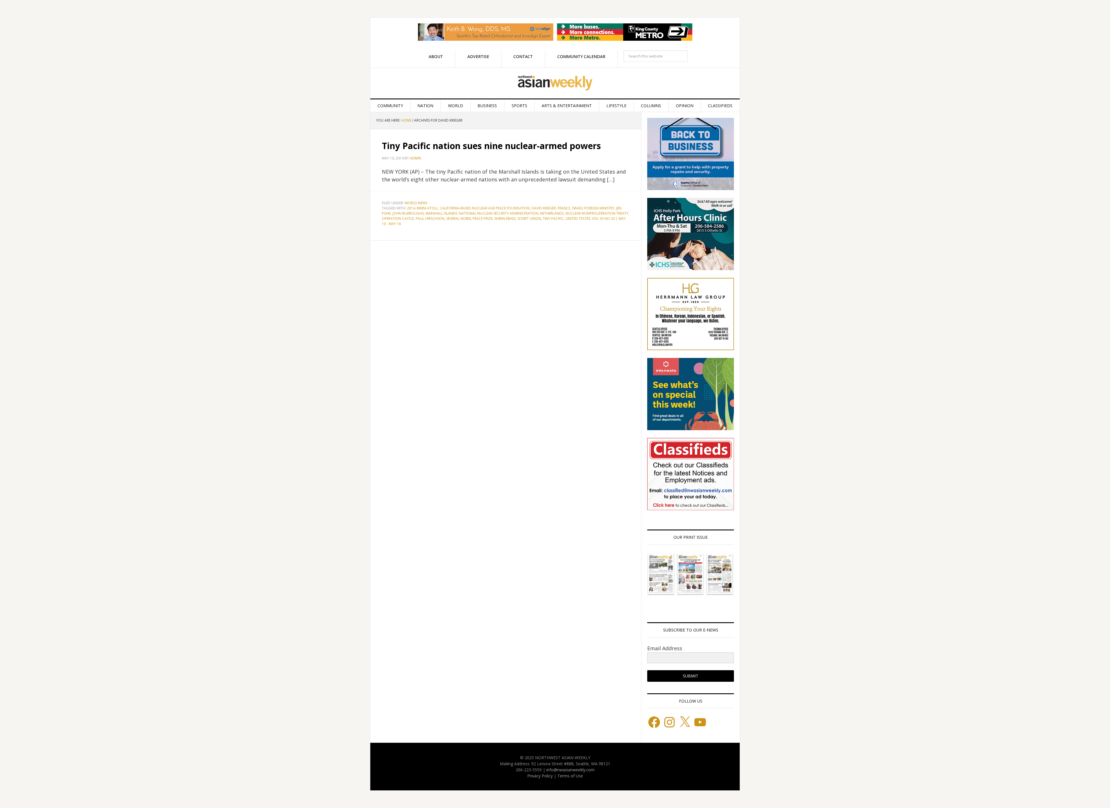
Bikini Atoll (427, 208)
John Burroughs (408, 213)
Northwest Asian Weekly (555, 83)
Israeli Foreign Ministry (593, 208)
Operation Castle (398, 218)
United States (577, 218)
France (564, 208)
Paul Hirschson (430, 218)
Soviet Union (529, 218)
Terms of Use (570, 776)
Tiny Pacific (553, 218)
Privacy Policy (540, 776)
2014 (411, 208)
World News (416, 202)
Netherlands (552, 213)
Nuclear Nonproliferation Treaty (596, 213)
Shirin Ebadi (505, 218)
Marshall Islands (441, 213)
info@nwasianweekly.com (570, 769)
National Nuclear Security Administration (498, 213)
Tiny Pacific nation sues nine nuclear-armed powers (491, 146)
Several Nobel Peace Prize (469, 218)
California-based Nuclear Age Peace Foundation (485, 208)
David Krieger (544, 208)
